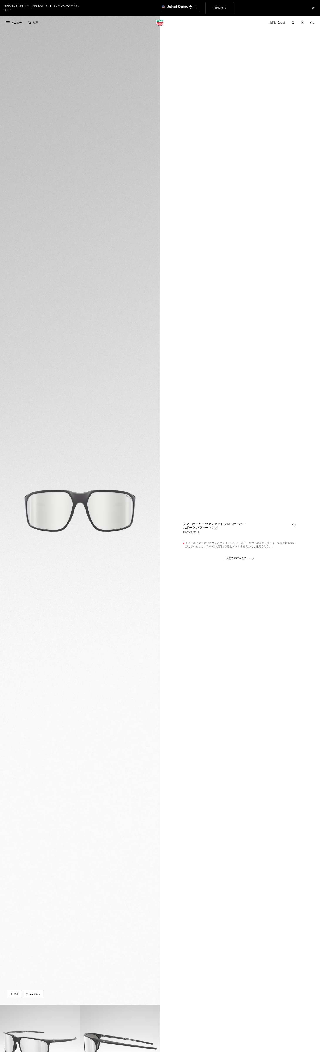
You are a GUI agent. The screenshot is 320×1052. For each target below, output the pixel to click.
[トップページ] (160, 23)
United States (177, 6)
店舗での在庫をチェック (240, 558)
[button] (302, 22)
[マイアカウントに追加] (294, 525)
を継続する (223, 8)
